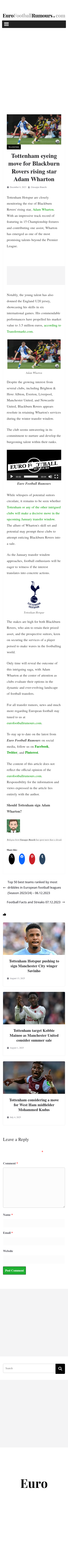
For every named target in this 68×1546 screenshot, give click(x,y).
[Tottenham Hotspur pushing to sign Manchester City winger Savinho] (34, 925)
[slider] (31, 477)
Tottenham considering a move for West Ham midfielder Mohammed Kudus (34, 1104)
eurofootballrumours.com (24, 723)
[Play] (12, 476)
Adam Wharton (43, 209)
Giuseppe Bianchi (39, 186)
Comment (10, 1163)
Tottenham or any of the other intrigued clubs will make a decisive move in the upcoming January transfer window (34, 513)
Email (8, 1232)
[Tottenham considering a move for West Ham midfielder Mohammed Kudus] (34, 1064)
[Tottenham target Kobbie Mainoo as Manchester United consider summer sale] (34, 994)
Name (8, 1214)
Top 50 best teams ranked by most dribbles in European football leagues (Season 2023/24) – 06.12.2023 (34, 887)
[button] (34, 465)
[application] (34, 465)
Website (8, 1251)
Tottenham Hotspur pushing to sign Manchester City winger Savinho (34, 965)
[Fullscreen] (56, 476)
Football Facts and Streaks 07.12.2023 (33, 902)
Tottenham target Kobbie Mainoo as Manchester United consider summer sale (34, 1035)
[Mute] (50, 476)
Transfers (13, 147)
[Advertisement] (34, 63)
